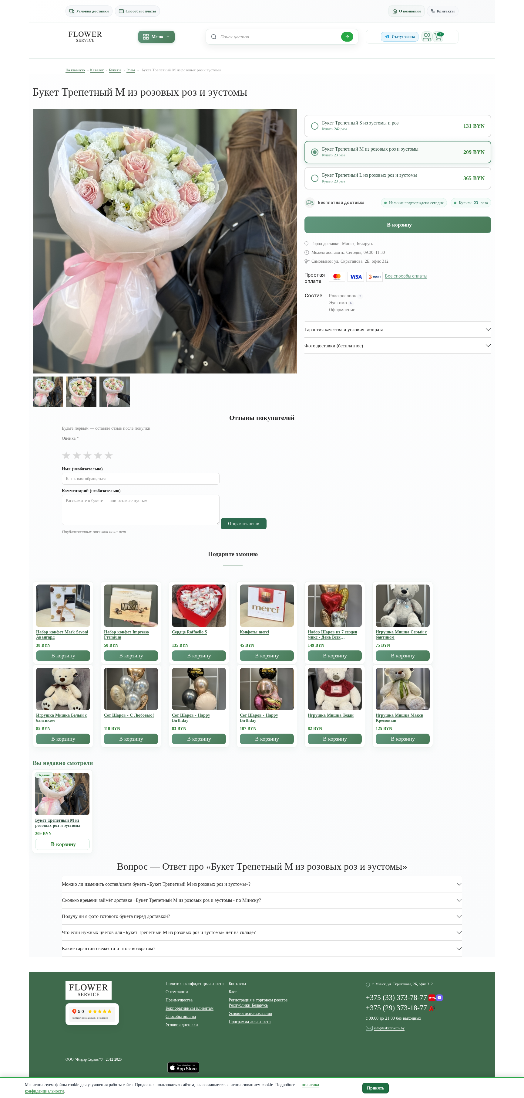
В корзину (399, 225)
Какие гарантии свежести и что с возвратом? (108, 948)
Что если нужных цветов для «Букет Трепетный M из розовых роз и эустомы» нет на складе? (159, 932)
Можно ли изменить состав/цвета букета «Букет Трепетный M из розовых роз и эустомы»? (156, 884)
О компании (410, 11)
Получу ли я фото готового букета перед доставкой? (116, 916)
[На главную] (85, 37)
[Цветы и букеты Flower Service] (89, 990)
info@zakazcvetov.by (389, 1028)
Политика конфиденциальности (195, 983)
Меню (157, 37)
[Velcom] (435, 996)
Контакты (446, 11)
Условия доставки (92, 11)
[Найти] (347, 37)
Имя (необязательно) (82, 469)
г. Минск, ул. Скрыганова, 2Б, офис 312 (402, 984)
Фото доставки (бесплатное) (333, 345)
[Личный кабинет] (427, 36)
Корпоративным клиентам (189, 1008)
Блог (233, 992)
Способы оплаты (141, 11)
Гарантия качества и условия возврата (343, 329)
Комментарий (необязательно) (91, 491)
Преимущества (179, 1000)
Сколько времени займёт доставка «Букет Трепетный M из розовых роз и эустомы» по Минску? (161, 900)
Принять (375, 1088)
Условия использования (250, 1013)
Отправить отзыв (243, 523)
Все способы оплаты (406, 276)
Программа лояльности (250, 1021)
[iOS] (183, 1067)
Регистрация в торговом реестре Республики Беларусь (258, 1003)
